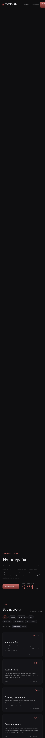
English (35, 4)
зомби (30, 617)
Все (5, 617)
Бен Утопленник (18, 621)
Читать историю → (11, 586)
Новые (24, 626)
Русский (27, 4)
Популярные (16, 626)
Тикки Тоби (7, 621)
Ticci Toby (22, 617)
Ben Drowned (31, 621)
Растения (12, 617)
